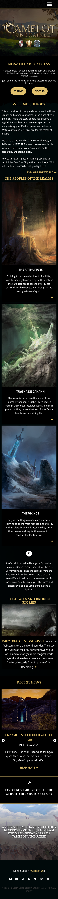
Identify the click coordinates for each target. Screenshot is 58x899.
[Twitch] (22, 879)
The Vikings (30, 513)
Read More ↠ (29, 767)
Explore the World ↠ (41, 172)
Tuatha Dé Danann (30, 391)
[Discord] (10, 879)
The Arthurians (31, 269)
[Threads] (47, 879)
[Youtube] (16, 879)
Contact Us (37, 871)
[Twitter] (35, 879)
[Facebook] (29, 879)
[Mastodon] (41, 879)
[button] (49, 4)
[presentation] (3, 740)
